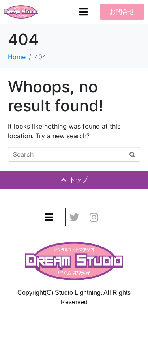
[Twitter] (74, 217)
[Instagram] (94, 217)
